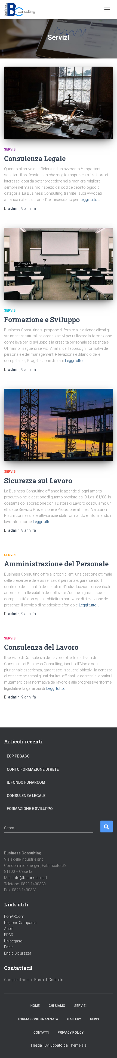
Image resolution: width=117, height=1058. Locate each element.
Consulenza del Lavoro (41, 647)
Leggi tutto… (90, 199)
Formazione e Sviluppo (42, 319)
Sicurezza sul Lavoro (38, 480)
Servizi (10, 149)
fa (28, 208)
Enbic (9, 947)
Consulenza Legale (35, 158)
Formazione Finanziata (38, 1019)
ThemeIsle (77, 1045)
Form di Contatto (48, 980)
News (94, 1019)
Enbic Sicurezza (17, 953)
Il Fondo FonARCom (26, 782)
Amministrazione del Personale (56, 563)
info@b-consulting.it (30, 878)
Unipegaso (13, 941)
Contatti (41, 1032)
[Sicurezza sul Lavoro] (58, 425)
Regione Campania (20, 922)
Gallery (74, 1019)
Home (35, 1006)
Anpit (8, 928)
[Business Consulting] (21, 9)
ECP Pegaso (18, 756)
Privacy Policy (71, 1032)
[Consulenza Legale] (58, 103)
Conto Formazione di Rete (33, 769)
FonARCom (14, 916)
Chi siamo (57, 1006)
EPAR (8, 935)
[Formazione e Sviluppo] (58, 264)
